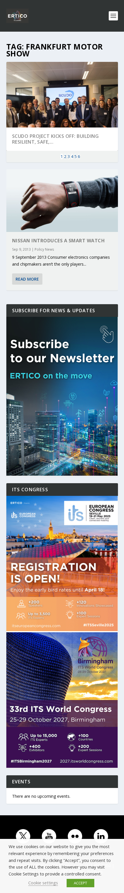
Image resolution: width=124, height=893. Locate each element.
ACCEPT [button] (80, 883)
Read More (27, 279)
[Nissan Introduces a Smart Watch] (62, 200)
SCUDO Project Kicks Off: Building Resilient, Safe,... (55, 139)
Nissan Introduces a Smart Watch (58, 240)
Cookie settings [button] (43, 883)
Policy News (44, 249)
